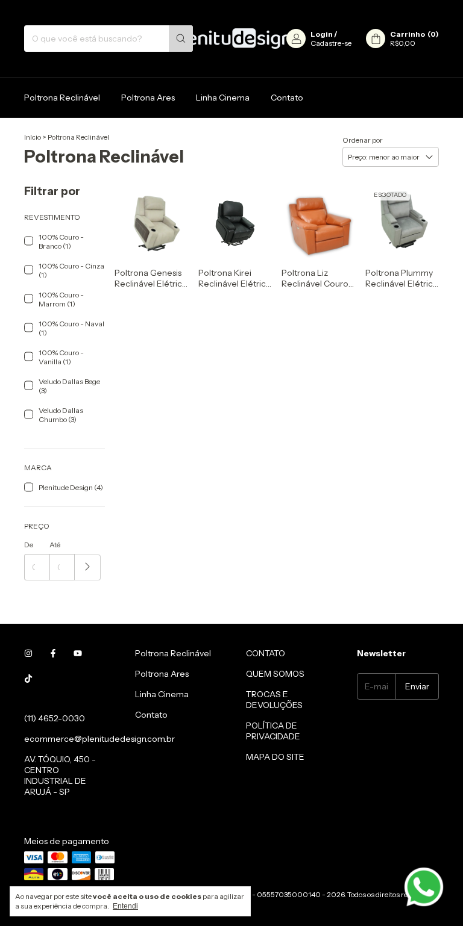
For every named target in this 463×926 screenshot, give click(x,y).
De (28, 544)
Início (32, 136)
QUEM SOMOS (275, 673)
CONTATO (265, 653)
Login (321, 34)
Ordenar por (362, 139)
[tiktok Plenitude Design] (28, 678)
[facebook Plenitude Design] (53, 653)
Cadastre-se (330, 43)
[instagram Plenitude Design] (28, 653)
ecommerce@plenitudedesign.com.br (99, 738)
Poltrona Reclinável (62, 97)
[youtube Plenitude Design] (78, 653)
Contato (287, 97)
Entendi (125, 906)
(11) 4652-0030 (54, 718)
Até (54, 544)
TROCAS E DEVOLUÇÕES (274, 699)
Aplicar (88, 567)
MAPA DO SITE (275, 756)
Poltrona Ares (148, 97)
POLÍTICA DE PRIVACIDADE (273, 731)
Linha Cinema (223, 97)
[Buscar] (181, 38)
